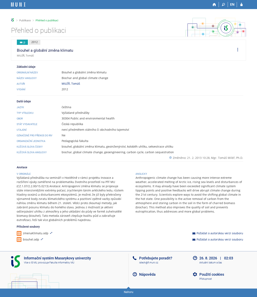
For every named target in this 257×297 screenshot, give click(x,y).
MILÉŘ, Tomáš (71, 83)
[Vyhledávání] (223, 4)
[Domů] (214, 4)
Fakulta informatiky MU (61, 262)
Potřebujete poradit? (155, 258)
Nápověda (147, 274)
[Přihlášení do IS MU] (241, 4)
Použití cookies (211, 274)
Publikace (25, 20)
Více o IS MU (30, 262)
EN (232, 4)
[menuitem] (236, 50)
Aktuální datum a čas (210, 262)
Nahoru (128, 292)
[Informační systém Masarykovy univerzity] (18, 4)
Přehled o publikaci (47, 20)
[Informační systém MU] (12, 20)
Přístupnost (205, 278)
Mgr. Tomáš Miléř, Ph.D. (227, 158)
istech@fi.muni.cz (148, 262)
